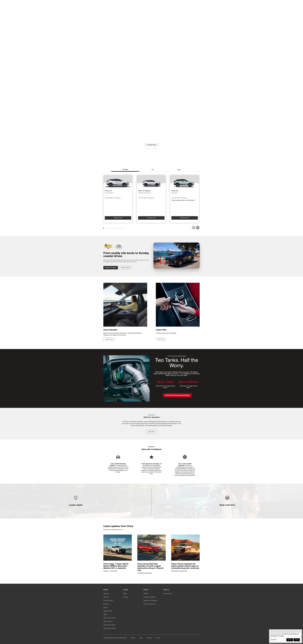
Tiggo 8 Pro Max (108, 621)
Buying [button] (134, 3)
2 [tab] (149, 148)
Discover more (151, 144)
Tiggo (179, 169)
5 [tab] (156, 148)
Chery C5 (106, 597)
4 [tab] (153, 148)
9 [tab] (122, 228)
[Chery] (110, 3)
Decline (290, 639)
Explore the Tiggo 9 (110, 267)
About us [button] (155, 3)
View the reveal (125, 267)
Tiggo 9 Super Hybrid (109, 628)
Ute (153, 169)
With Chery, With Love (149, 604)
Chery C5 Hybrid (108, 600)
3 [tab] (151, 148)
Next (198, 228)
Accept (296, 639)
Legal (141, 637)
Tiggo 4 (105, 607)
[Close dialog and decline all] (300, 631)
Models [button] (124, 3)
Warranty (145, 593)
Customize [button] (273, 639)
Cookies (149, 637)
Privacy (158, 637)
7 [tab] (117, 228)
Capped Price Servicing (150, 600)
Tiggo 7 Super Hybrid (109, 618)
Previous (193, 228)
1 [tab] (146, 148)
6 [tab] (115, 228)
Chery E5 (106, 604)
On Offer (125, 169)
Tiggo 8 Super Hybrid (109, 625)
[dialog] (285, 636)
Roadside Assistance (149, 597)
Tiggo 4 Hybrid (107, 611)
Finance (125, 597)
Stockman (106, 593)
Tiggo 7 (105, 614)
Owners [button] (144, 3)
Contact (133, 637)
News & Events (167, 593)
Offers (125, 593)
